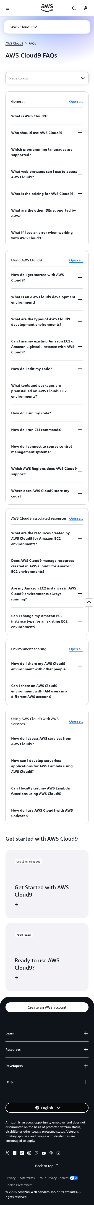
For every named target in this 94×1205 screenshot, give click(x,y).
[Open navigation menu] (7, 8)
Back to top (44, 1165)
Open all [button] (76, 101)
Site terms (27, 1178)
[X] (7, 1153)
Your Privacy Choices (53, 1178)
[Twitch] (36, 1153)
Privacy (10, 1178)
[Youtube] (44, 1153)
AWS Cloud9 (14, 43)
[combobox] (47, 78)
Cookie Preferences (18, 1185)
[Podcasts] (51, 1153)
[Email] (58, 1153)
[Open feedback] (89, 602)
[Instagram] (29, 1153)
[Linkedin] (22, 1153)
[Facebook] (14, 1153)
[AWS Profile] (85, 8)
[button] (24, 27)
